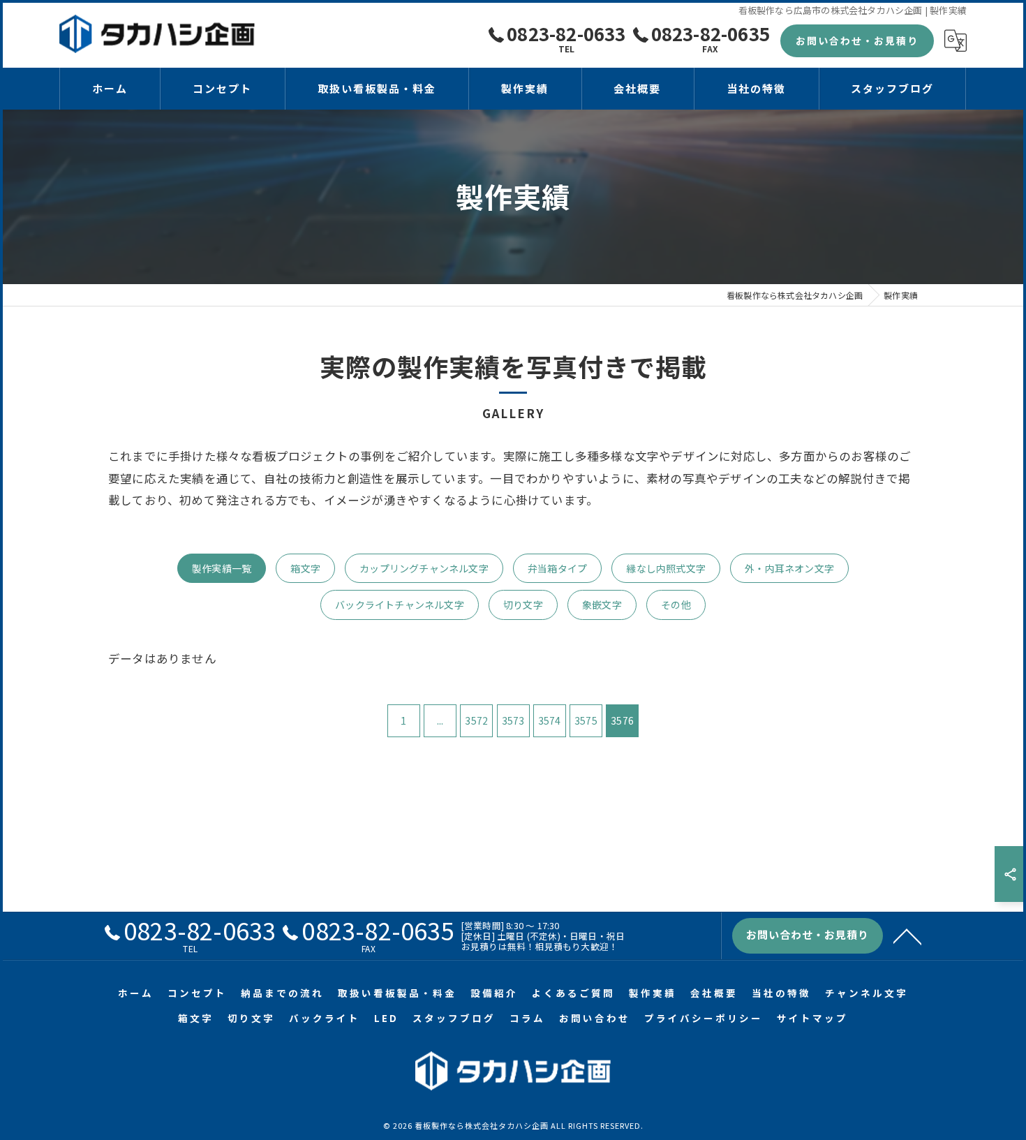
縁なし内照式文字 (666, 568)
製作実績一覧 (221, 568)
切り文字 (523, 605)
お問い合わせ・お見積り (857, 40)
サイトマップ (812, 1018)
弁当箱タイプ (557, 568)
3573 (513, 720)
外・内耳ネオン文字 (789, 568)
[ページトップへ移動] (907, 935)
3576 (622, 720)
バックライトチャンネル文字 (399, 605)
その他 (676, 605)
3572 (476, 720)
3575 (585, 720)
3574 (549, 720)
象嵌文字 (602, 605)
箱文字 (305, 568)
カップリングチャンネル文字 (424, 568)
